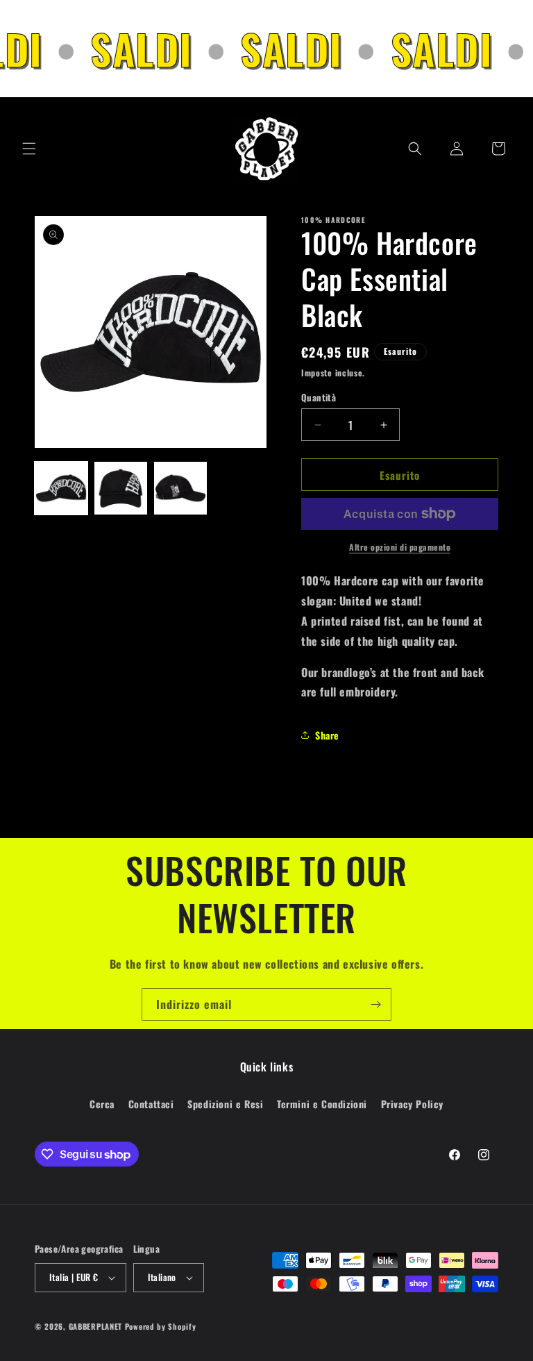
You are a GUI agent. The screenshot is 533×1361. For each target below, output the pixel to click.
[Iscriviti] (375, 1004)
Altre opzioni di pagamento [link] (399, 547)
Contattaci (151, 1103)
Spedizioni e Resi (225, 1103)
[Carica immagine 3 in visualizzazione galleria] (180, 488)
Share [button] (327, 735)
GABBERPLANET (95, 1326)
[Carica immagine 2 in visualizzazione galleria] (120, 488)
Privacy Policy (412, 1103)
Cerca (102, 1103)
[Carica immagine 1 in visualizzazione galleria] (61, 488)
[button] (29, 148)
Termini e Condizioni (322, 1103)
